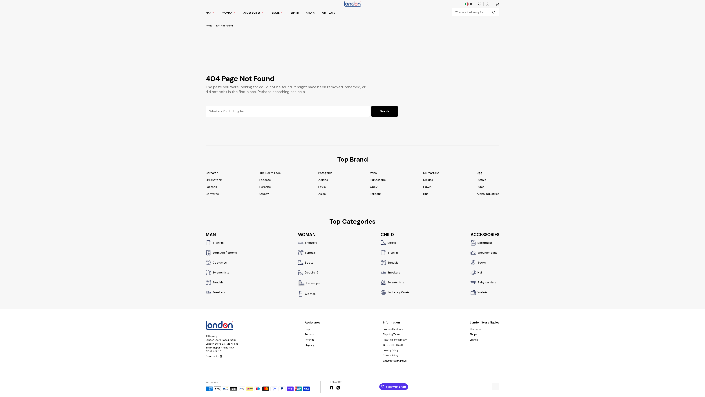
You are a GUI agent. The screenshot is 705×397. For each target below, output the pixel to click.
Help (307, 329)
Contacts (475, 329)
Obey (373, 187)
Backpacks (485, 243)
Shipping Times (391, 334)
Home (209, 25)
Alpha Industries (488, 194)
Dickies (428, 180)
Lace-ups (313, 283)
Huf (425, 194)
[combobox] (475, 12)
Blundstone (378, 180)
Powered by (212, 356)
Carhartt (212, 173)
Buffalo (481, 180)
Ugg (479, 173)
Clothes (310, 294)
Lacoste (265, 180)
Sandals (218, 282)
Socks (482, 262)
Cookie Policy (390, 355)
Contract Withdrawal (395, 360)
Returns (309, 334)
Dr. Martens (431, 173)
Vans (373, 173)
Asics (322, 194)
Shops (473, 334)
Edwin (427, 187)
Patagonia (325, 173)
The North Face (270, 173)
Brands (474, 339)
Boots (309, 262)
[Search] (494, 12)
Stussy (264, 194)
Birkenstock (214, 180)
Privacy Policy (390, 350)
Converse (212, 194)
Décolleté (311, 272)
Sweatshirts (221, 272)
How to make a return (395, 339)
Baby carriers (487, 282)
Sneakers (219, 292)
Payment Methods (393, 329)
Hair (480, 272)
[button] (488, 4)
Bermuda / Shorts (225, 253)
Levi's (322, 187)
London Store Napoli (217, 339)
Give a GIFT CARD (393, 345)
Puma (480, 187)
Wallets (483, 292)
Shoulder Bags (487, 253)
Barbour (375, 194)
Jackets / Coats (399, 292)
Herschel (265, 187)
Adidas (323, 180)
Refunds (309, 339)
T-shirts (218, 243)
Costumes (220, 262)
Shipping (310, 345)
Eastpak (211, 187)
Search (384, 111)
